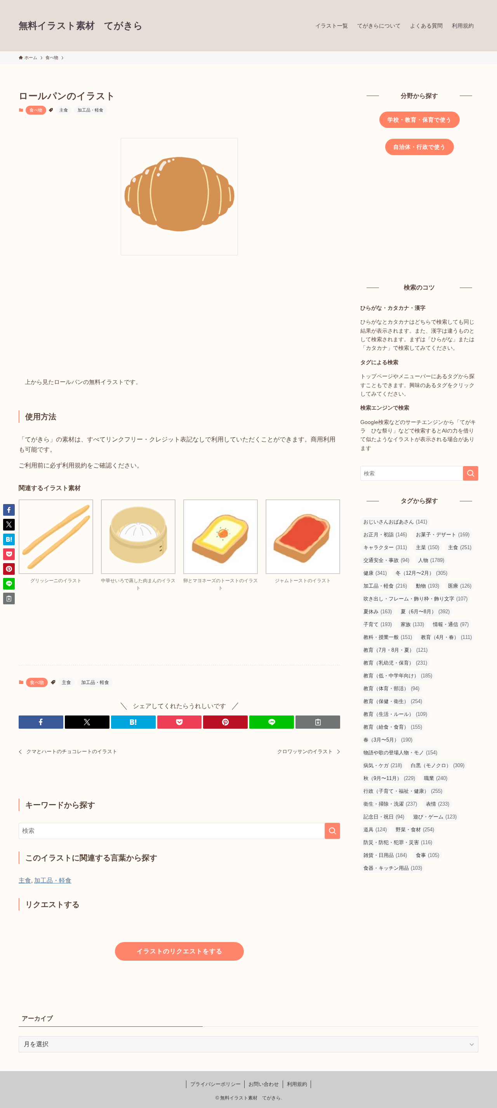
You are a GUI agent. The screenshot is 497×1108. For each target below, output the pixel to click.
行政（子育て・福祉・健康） (402, 791)
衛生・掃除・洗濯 (390, 804)
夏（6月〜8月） (425, 611)
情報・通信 (451, 624)
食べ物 (36, 110)
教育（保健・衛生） (392, 701)
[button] (41, 722)
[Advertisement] (179, 318)
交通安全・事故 (386, 560)
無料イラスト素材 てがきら (81, 25)
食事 (427, 855)
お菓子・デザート (442, 534)
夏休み (377, 611)
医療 (459, 586)
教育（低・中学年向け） (397, 676)
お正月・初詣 (385, 534)
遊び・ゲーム (435, 817)
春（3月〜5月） (387, 740)
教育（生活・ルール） (395, 714)
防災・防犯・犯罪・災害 (397, 842)
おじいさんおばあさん (395, 522)
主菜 (427, 547)
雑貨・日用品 (385, 855)
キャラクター (385, 547)
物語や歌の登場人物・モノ (400, 753)
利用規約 (297, 1084)
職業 (435, 778)
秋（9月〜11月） (389, 778)
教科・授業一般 (387, 637)
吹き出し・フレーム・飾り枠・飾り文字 (415, 599)
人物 (431, 560)
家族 (412, 624)
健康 (375, 573)
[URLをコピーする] (317, 722)
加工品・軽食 (90, 110)
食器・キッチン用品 (392, 868)
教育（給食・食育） (392, 727)
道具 (375, 829)
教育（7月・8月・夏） (395, 650)
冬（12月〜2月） (421, 573)
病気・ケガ (382, 765)
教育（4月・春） (446, 637)
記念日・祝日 (383, 817)
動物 (427, 586)
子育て (377, 624)
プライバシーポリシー (215, 1084)
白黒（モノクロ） (437, 765)
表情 (437, 804)
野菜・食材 (415, 829)
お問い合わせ (263, 1084)
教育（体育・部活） (391, 688)
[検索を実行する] (332, 831)
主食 (63, 110)
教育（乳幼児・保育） (395, 663)
